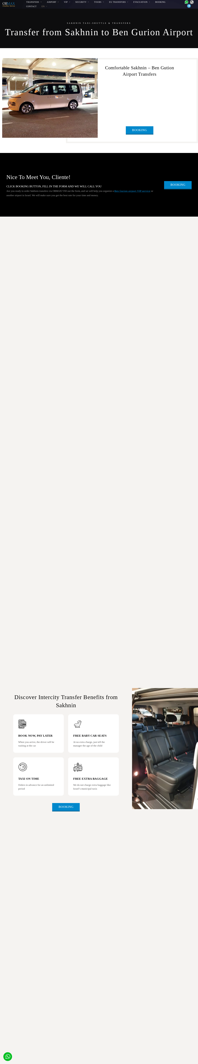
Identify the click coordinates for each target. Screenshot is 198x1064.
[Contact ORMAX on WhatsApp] (185, 1)
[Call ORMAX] (191, 1)
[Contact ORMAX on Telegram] (188, 5)
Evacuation (140, 2)
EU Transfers (117, 2)
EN (43, 6)
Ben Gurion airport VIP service (132, 191)
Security (81, 2)
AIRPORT (51, 2)
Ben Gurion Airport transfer (137, 88)
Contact (31, 6)
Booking (160, 2)
